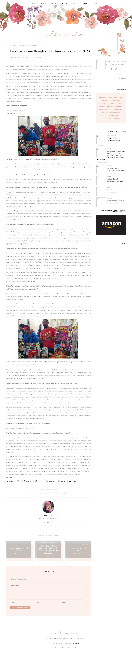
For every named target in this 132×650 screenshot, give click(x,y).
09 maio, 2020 (111, 184)
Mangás (110, 106)
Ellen (14, 57)
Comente (39, 57)
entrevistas (41, 493)
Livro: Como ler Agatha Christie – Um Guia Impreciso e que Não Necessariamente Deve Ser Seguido (110, 155)
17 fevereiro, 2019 (112, 203)
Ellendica (118, 97)
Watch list (107, 119)
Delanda (76, 643)
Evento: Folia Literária (115, 201)
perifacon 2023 (61, 493)
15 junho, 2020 (111, 173)
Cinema (109, 97)
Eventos (23, 46)
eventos (50, 493)
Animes (102, 97)
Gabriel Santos (47, 73)
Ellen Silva (48, 515)
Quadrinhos (32, 46)
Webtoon (116, 119)
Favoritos (102, 103)
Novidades (109, 109)
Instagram (17, 113)
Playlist (118, 109)
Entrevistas (14, 46)
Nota (101, 109)
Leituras (119, 103)
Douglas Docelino (19, 110)
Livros (102, 106)
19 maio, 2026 (100, 145)
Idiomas (111, 103)
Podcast (104, 113)
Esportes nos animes (114, 190)
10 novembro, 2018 (112, 193)
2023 (32, 493)
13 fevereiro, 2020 (101, 162)
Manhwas (118, 106)
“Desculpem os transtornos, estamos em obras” (116, 140)
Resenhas (105, 116)
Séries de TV (115, 116)
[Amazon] (111, 235)
